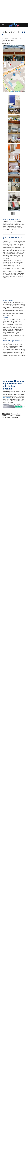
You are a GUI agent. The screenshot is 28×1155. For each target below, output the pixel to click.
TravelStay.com (6, 397)
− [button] (4, 65)
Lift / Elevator (18, 415)
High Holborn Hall (12, 32)
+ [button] (4, 63)
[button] (2, 25)
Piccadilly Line (15, 417)
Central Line (11, 415)
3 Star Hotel (4, 415)
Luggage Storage (6, 417)
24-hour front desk (15, 413)
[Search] (26, 25)
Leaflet (11, 91)
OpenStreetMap (17, 91)
